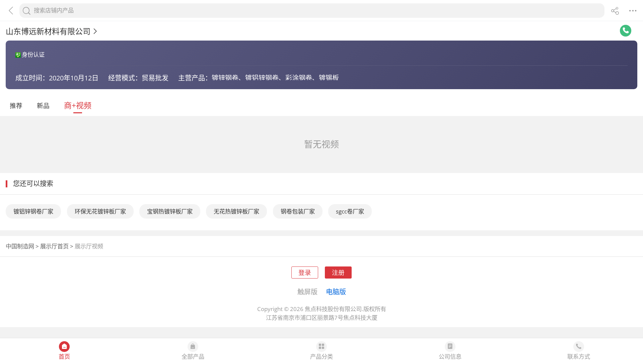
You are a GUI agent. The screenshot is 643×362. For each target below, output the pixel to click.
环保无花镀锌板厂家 (100, 211)
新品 (43, 105)
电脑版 (336, 291)
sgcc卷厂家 (350, 211)
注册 (338, 272)
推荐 (16, 105)
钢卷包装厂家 (298, 211)
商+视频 (77, 105)
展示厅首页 (54, 246)
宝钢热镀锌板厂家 (170, 211)
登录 (304, 272)
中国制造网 (20, 246)
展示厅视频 (89, 246)
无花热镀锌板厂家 (236, 211)
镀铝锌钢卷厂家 (33, 211)
